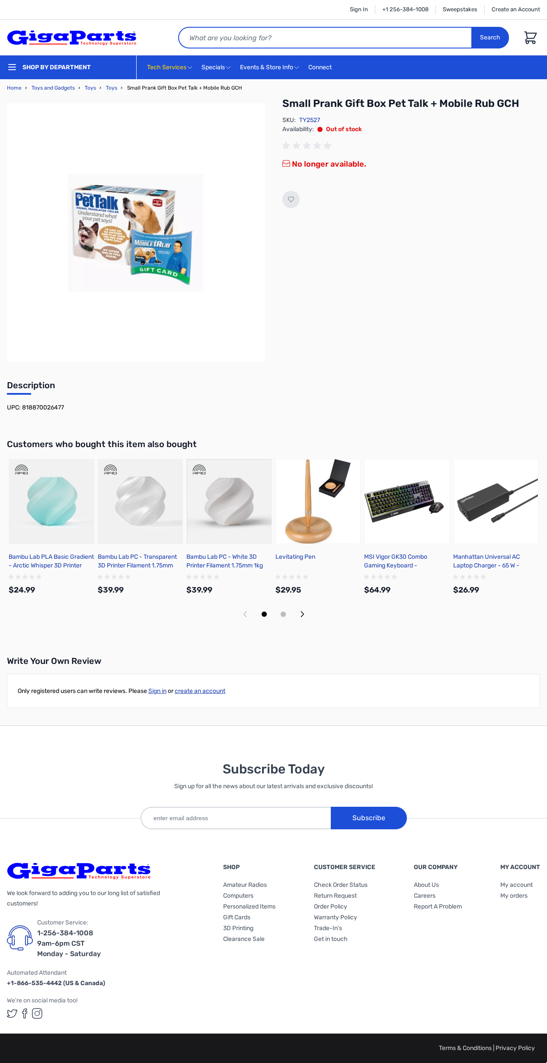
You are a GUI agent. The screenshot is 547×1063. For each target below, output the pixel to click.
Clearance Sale (244, 939)
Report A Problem (438, 906)
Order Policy (330, 906)
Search (490, 37)
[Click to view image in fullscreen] (136, 232)
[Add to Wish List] (291, 199)
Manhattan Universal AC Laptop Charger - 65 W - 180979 (486, 565)
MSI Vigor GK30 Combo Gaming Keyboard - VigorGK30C (395, 565)
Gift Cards (236, 917)
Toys (90, 88)
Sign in (157, 691)
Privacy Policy (515, 1048)
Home (14, 88)
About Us (426, 885)
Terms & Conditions (466, 1048)
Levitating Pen (295, 556)
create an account (200, 691)
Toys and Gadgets (53, 88)
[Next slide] (302, 614)
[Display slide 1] (264, 614)
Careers (424, 895)
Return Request (335, 895)
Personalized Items (249, 906)
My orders (514, 895)
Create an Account (516, 9)
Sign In (359, 9)
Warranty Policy (335, 917)
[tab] (31, 387)
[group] (308, 146)
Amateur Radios (245, 885)
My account (516, 885)
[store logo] (72, 37)
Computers (238, 895)
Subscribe (368, 818)
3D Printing (238, 928)
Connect (320, 67)
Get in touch (331, 939)
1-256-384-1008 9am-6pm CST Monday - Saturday (69, 943)
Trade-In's (328, 928)
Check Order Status (341, 885)
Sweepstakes (460, 9)
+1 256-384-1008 (405, 9)
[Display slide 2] (283, 614)
